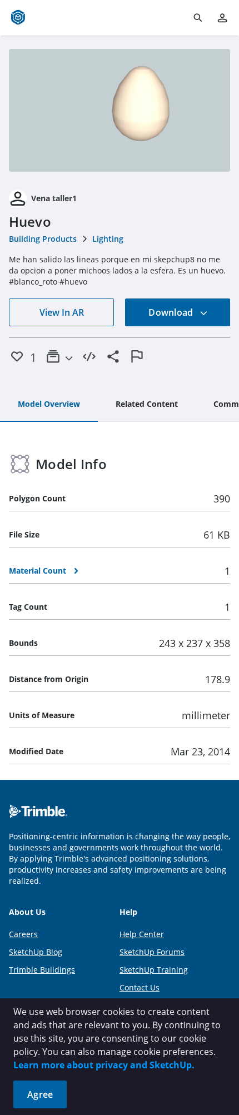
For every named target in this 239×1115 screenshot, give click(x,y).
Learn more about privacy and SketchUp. (104, 1065)
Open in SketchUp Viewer (119, 110)
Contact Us (140, 987)
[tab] (49, 404)
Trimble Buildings (42, 969)
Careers (23, 934)
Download (171, 312)
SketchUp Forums (152, 952)
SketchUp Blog (35, 952)
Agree (40, 1094)
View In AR (61, 312)
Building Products (43, 238)
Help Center (142, 934)
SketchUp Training (154, 969)
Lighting (107, 238)
